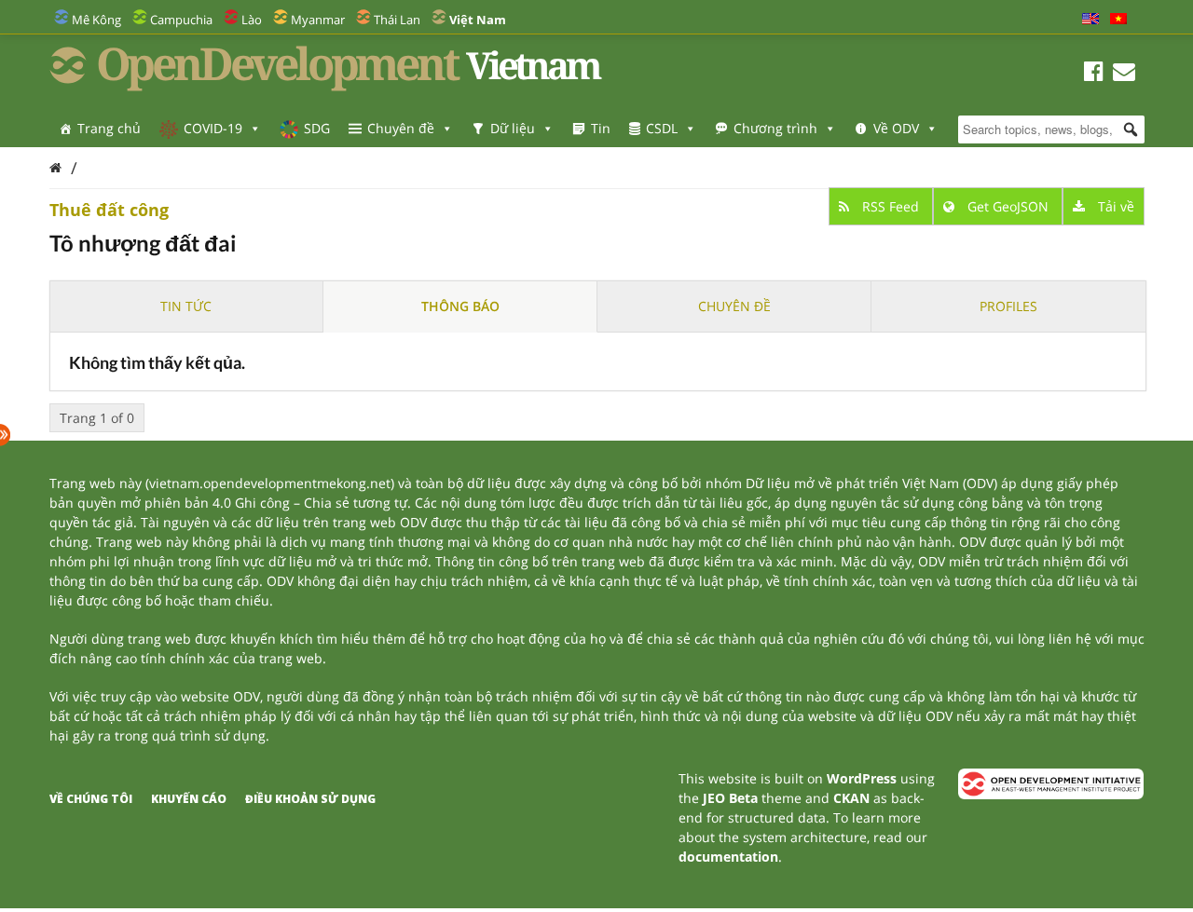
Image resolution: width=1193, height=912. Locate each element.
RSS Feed (890, 206)
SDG (317, 128)
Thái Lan (397, 19)
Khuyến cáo (188, 799)
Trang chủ (109, 128)
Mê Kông (96, 19)
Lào (251, 19)
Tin (600, 128)
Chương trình (775, 128)
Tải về (1114, 206)
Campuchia (181, 19)
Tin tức (186, 306)
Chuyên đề (400, 128)
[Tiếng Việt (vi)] (1118, 19)
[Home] (55, 167)
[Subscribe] (1124, 74)
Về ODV (896, 128)
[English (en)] (1090, 19)
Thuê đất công (109, 209)
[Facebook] (1094, 74)
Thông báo (460, 306)
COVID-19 (213, 128)
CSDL (662, 128)
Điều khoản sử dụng (310, 799)
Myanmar (318, 19)
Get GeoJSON (1008, 206)
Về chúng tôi (90, 799)
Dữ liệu (512, 128)
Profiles (1008, 306)
